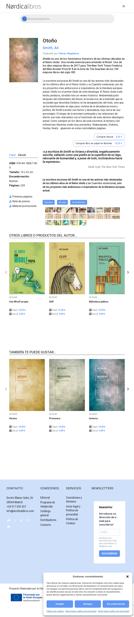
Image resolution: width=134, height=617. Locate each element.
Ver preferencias (116, 604)
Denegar (87, 604)
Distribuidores (48, 520)
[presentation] (6, 272)
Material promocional (24, 206)
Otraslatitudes (78, 202)
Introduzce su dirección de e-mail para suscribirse (108, 519)
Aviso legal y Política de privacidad (73, 510)
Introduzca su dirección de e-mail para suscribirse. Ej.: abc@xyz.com (108, 542)
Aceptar (60, 604)
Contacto (45, 525)
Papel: (18, 310)
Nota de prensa (21, 201)
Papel (12, 155)
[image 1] (49, 210)
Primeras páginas (22, 196)
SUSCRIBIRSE (109, 553)
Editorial (45, 497)
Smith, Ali (51, 48)
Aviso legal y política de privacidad (80, 611)
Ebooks (62, 202)
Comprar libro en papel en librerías (99, 143)
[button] (127, 576)
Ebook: (18, 314)
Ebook (22, 155)
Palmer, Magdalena (69, 53)
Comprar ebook (109, 136)
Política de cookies (55, 611)
